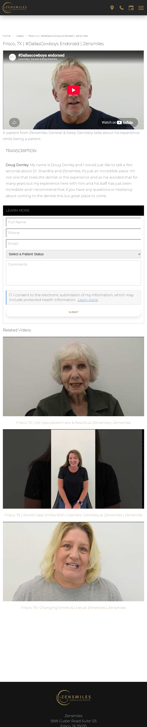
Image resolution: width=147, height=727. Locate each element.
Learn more (88, 300)
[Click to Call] (121, 7)
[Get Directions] (112, 7)
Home (6, 36)
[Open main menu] (141, 7)
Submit (74, 312)
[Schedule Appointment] (131, 7)
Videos (20, 36)
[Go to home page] (38, 7)
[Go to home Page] (73, 697)
